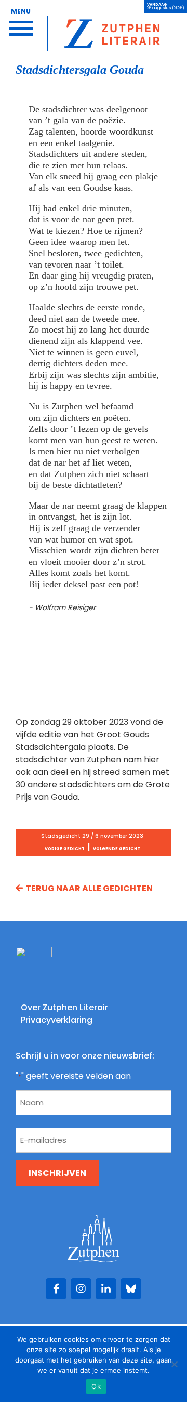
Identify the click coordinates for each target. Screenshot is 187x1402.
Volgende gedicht (116, 849)
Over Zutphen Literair (64, 1007)
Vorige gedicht (65, 849)
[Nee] (174, 1364)
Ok (96, 1386)
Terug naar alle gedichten (89, 888)
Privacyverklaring (56, 1020)
